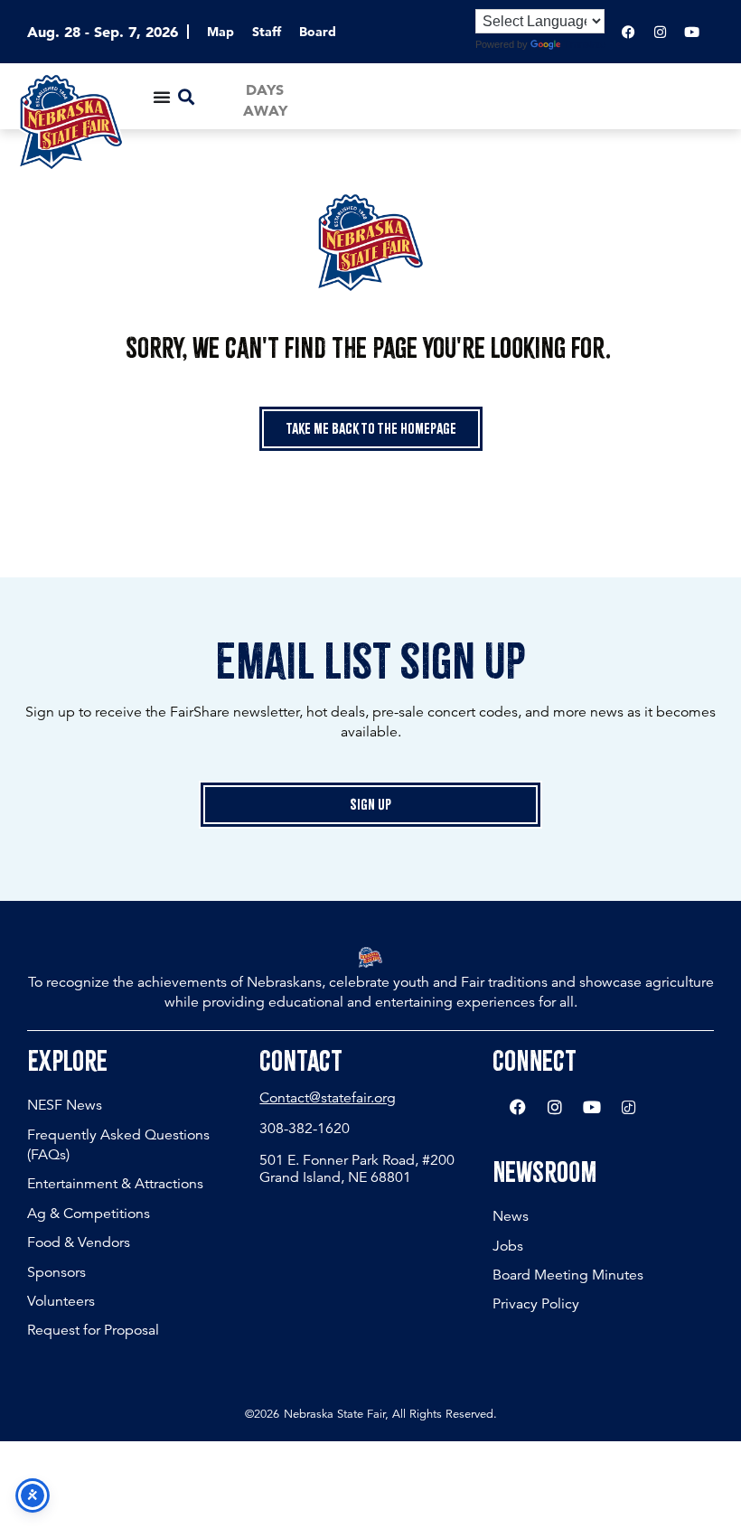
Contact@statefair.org (327, 1098)
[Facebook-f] (628, 31)
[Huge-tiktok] (629, 1107)
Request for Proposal (93, 1330)
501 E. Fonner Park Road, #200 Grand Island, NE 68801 (357, 1168)
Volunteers (61, 1301)
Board (317, 31)
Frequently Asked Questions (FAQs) (118, 1145)
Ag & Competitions (88, 1214)
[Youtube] (691, 31)
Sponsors (56, 1272)
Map (220, 31)
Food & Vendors (78, 1242)
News (510, 1216)
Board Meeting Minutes (567, 1275)
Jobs (507, 1246)
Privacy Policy (535, 1304)
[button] (186, 96)
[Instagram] (659, 31)
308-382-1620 (304, 1129)
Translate (584, 44)
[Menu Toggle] (162, 97)
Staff (266, 31)
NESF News (64, 1105)
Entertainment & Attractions (115, 1184)
